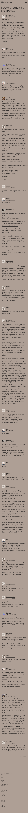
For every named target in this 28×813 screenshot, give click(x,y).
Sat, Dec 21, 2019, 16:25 (10, 321)
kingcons (8, 64)
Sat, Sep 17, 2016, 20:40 (10, 65)
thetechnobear (10, 209)
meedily (8, 98)
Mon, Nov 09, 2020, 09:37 (11, 614)
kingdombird (9, 320)
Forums (5, 8)
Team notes (3, 793)
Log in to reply (23, 756)
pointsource (9, 15)
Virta (2, 781)
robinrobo (9, 741)
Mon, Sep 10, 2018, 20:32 (10, 262)
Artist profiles (4, 790)
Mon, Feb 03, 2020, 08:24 (11, 430)
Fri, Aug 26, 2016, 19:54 (10, 16)
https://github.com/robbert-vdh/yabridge (13, 618)
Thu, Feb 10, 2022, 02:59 (10, 657)
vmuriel (8, 186)
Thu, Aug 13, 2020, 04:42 (10, 487)
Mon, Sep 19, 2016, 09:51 (10, 83)
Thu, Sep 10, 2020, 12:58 (10, 584)
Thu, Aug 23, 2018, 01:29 (10, 187)
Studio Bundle (4, 784)
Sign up (3, 806)
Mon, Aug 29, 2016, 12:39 (10, 49)
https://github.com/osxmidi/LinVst (12, 647)
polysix (8, 286)
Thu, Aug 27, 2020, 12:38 (10, 560)
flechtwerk (9, 633)
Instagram (3, 800)
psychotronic (9, 125)
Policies (3, 797)
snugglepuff (9, 261)
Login (2, 805)
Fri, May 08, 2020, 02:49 (10, 441)
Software (17, 8)
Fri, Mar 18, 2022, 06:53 (10, 696)
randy (7, 48)
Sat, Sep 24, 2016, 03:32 (10, 99)
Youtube (3, 801)
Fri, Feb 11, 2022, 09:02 (10, 669)
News (2, 791)
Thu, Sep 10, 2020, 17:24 (10, 598)
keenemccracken (10, 597)
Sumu (2, 783)
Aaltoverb (3, 779)
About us (3, 789)
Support (3, 795)
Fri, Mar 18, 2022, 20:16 (10, 743)
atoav (7, 486)
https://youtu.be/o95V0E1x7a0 (10, 226)
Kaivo (2, 780)
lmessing (8, 695)
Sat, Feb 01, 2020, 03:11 (10, 411)
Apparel (3, 785)
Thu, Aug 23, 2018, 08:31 (10, 200)
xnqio (7, 410)
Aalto (2, 777)
